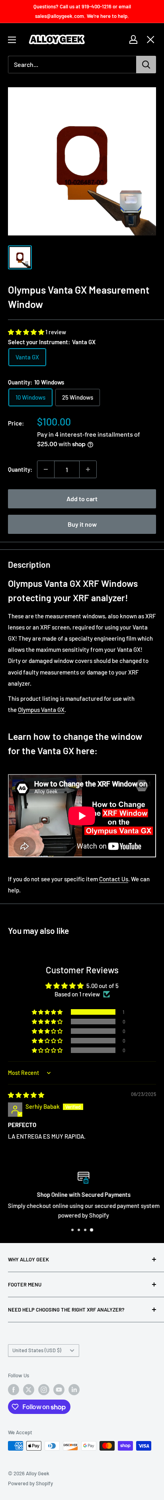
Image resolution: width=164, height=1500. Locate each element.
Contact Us (113, 878)
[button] (26, 331)
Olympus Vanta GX (41, 709)
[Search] (146, 64)
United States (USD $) (36, 1350)
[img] (26, 1094)
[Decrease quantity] (45, 469)
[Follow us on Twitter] (28, 1389)
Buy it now (82, 524)
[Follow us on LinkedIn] (74, 1389)
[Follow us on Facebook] (13, 1389)
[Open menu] (12, 40)
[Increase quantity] (88, 469)
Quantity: (20, 469)
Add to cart (82, 498)
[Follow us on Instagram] (43, 1389)
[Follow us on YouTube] (58, 1389)
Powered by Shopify (30, 1483)
